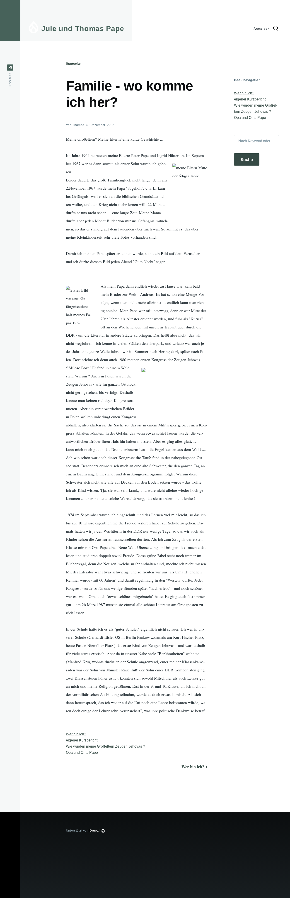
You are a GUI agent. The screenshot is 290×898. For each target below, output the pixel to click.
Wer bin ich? (76, 734)
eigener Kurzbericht (81, 740)
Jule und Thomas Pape (82, 28)
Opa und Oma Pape (82, 752)
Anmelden (262, 28)
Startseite (73, 63)
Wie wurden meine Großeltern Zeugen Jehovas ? (105, 746)
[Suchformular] (276, 28)
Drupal (94, 830)
